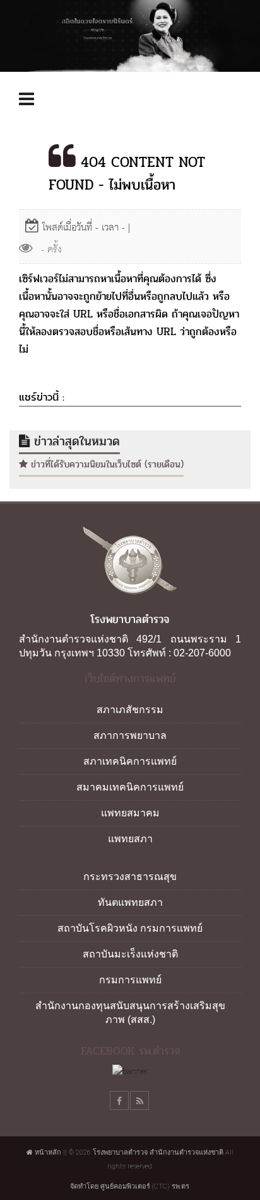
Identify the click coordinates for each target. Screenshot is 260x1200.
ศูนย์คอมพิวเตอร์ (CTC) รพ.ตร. (145, 1186)
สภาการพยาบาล (130, 735)
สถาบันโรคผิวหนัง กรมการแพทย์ (130, 928)
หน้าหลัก (47, 1152)
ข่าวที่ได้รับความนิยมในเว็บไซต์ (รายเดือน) (106, 464)
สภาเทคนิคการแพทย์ (130, 761)
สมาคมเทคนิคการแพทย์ (130, 787)
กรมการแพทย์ (130, 979)
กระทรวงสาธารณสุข (130, 876)
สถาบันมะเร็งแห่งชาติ (130, 954)
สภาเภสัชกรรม (130, 709)
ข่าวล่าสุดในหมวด (75, 441)
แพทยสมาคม (130, 813)
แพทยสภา (130, 838)
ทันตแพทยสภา (130, 902)
